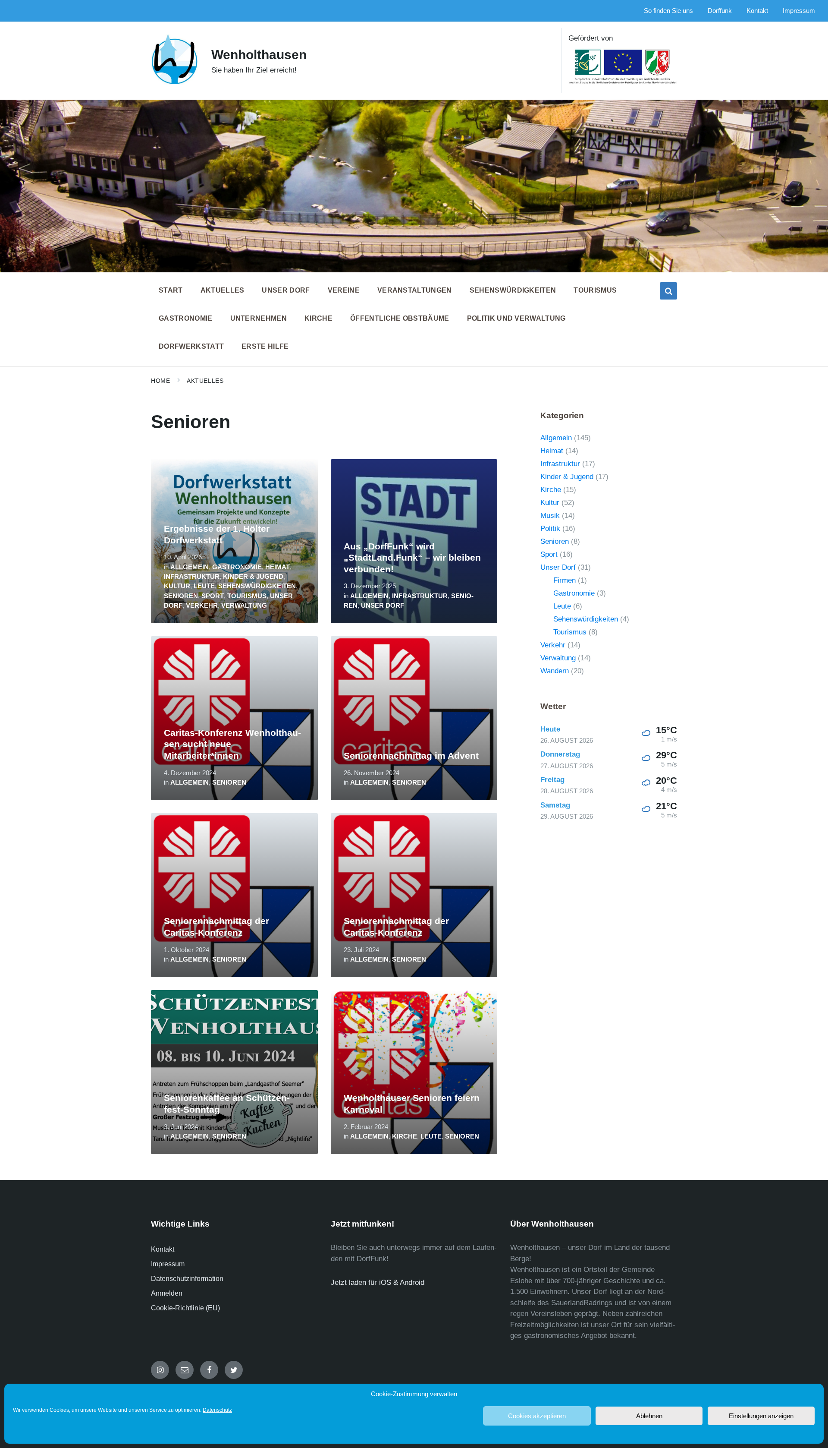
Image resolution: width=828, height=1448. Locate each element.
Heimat (277, 567)
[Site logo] (174, 83)
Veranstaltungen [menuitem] (414, 290)
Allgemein (189, 567)
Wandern (554, 671)
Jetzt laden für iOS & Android (377, 1282)
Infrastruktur (192, 576)
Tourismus (247, 596)
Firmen (564, 580)
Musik (550, 515)
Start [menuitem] (171, 290)
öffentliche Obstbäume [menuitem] (399, 318)
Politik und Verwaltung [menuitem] (516, 318)
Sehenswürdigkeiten (257, 586)
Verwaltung (244, 605)
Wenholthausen (259, 54)
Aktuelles (205, 380)
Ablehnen (649, 1416)
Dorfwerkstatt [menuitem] (191, 346)
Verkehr (202, 605)
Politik (550, 528)
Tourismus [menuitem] (595, 290)
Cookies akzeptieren (537, 1416)
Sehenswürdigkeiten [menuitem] (513, 290)
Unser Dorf (382, 605)
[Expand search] (668, 291)
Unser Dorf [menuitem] (286, 290)
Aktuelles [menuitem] (223, 290)
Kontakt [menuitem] (757, 10)
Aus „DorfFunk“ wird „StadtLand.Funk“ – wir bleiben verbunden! (412, 557)
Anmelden (166, 1293)
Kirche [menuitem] (318, 318)
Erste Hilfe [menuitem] (265, 346)
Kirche (404, 1136)
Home (160, 380)
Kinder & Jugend (253, 576)
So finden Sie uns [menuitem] (668, 10)
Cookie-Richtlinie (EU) (185, 1308)
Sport (212, 596)
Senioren (181, 596)
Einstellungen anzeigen (761, 1416)
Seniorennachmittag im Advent (411, 756)
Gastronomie (237, 567)
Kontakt (162, 1249)
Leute (204, 586)
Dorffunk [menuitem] (720, 10)
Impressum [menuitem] (799, 10)
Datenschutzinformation (187, 1278)
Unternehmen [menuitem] (258, 318)
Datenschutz (217, 1410)
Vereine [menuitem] (344, 290)
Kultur (177, 586)
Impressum (168, 1264)
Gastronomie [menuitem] (186, 318)
